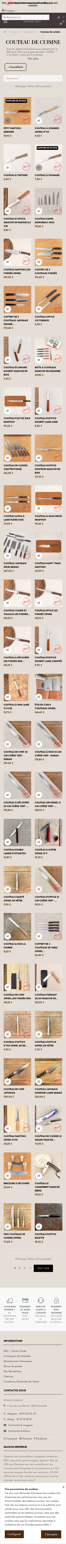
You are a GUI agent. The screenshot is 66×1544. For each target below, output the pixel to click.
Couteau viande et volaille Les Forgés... (17, 612)
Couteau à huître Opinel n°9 (45, 851)
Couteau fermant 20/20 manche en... (46, 996)
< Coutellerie (15, 67)
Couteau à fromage (47, 175)
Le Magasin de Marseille (17, 1356)
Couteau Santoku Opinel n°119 (15, 1138)
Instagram (12, 1438)
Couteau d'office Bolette (45, 1236)
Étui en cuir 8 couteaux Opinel (45, 706)
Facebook (41, 1438)
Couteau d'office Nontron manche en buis (47, 469)
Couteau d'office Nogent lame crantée (48, 659)
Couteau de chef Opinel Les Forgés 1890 (17, 996)
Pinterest (27, 1438)
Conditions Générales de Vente (21, 1381)
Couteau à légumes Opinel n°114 (47, 130)
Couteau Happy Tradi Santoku (48, 565)
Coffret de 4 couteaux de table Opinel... (46, 948)
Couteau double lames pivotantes (15, 851)
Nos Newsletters (12, 1371)
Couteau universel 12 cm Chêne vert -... (48, 804)
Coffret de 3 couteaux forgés (46, 271)
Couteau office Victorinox (44, 318)
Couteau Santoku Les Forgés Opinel (17, 271)
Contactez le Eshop (19, 1430)
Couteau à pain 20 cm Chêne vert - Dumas (48, 753)
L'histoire (8, 1376)
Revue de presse (13, 1366)
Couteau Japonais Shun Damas (15, 565)
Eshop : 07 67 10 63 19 (20, 1419)
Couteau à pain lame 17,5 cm (16, 706)
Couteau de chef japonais (14, 1091)
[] (7, 120)
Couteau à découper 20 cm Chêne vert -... (16, 804)
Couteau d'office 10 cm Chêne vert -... (47, 899)
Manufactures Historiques (18, 1361)
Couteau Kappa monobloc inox (44, 220)
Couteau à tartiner (15, 175)
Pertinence (33, 78)
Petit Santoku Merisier (12, 130)
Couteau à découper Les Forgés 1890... (16, 659)
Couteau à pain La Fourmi (15, 946)
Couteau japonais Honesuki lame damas (48, 1091)
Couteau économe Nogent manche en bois (15, 371)
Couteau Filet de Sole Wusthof (17, 420)
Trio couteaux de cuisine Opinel (14, 1236)
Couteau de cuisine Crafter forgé (15, 467)
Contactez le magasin (20, 1425)
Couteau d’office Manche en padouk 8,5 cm (17, 222)
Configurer (14, 1534)
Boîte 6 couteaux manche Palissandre (47, 369)
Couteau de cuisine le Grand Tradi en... (48, 1138)
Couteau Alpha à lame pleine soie (14, 518)
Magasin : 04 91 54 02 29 (22, 1413)
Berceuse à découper (16, 1183)
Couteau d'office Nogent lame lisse (46, 420)
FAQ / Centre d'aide (15, 1351)
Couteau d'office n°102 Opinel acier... (16, 1044)
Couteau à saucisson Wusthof (48, 518)
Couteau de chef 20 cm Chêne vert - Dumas (16, 755)
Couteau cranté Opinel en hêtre (14, 899)
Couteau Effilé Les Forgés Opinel (46, 612)
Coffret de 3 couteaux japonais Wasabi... (16, 320)
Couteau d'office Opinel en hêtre (45, 1044)
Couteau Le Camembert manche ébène (47, 1187)
